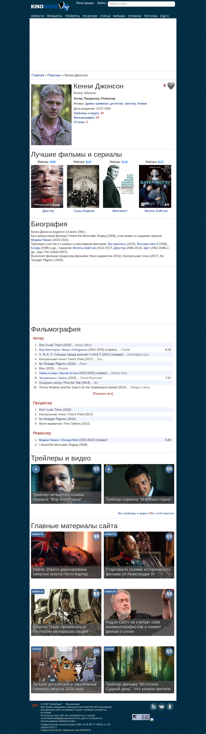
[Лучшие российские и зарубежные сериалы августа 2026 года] (66, 670)
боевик (142, 103)
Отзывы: (81, 122)
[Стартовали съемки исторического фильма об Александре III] (139, 556)
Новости (37, 16)
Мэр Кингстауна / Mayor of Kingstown (63, 349)
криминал (102, 103)
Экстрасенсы (117, 244)
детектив (116, 103)
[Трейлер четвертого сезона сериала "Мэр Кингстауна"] (66, 484)
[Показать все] (103, 393)
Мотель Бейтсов (156, 211)
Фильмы (119, 16)
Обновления (72, 704)
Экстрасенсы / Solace (53, 377)
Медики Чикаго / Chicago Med (58, 440)
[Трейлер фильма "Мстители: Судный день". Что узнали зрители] (139, 670)
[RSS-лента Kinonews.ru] (153, 706)
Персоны (151, 16)
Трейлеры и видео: (89, 113)
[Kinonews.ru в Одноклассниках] (170, 706)
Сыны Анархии (84, 211)
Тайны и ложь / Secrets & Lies (58, 373)
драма (89, 103)
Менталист (120, 211)
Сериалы (134, 16)
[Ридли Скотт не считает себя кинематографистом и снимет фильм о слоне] (139, 613)
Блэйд (35, 248)
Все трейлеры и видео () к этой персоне (146, 513)
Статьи (105, 16)
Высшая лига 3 (147, 244)
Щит (146, 248)
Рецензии (90, 16)
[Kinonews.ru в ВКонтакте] (162, 706)
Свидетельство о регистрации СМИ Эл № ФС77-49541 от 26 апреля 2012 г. (75, 726)
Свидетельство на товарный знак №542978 (66, 730)
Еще (163, 16)
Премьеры (54, 16)
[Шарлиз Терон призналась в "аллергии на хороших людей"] (66, 613)
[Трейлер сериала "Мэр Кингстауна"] (139, 484)
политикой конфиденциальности (59, 718)
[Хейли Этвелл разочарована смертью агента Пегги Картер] (66, 556)
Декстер (48, 211)
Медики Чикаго (41, 240)
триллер (130, 103)
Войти (102, 3)
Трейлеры (72, 16)
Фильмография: (86, 117)
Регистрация (85, 3)
